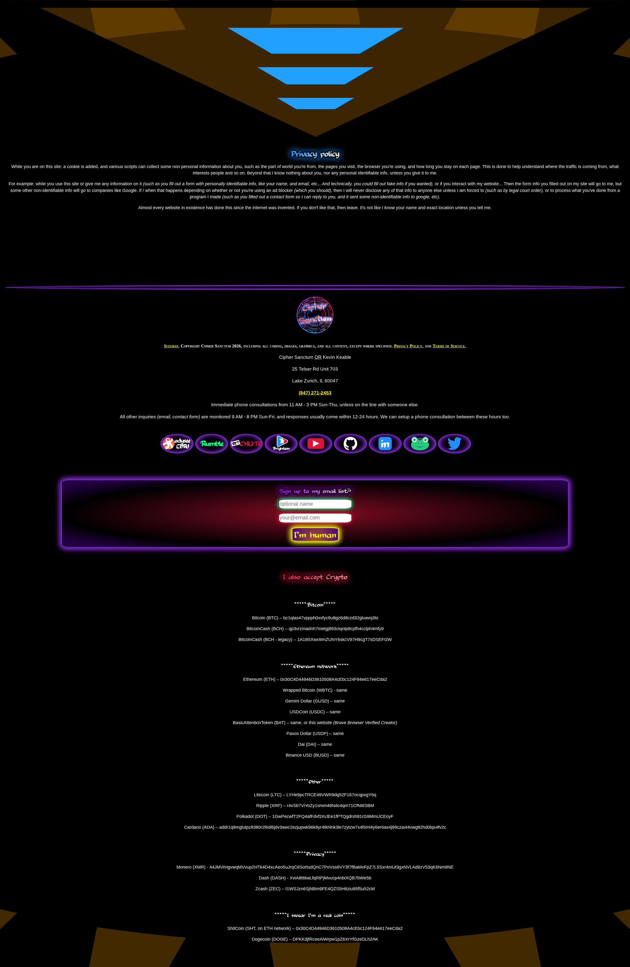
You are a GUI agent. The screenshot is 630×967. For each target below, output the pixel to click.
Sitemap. (171, 345)
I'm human (315, 534)
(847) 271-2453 (315, 392)
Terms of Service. (449, 345)
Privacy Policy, (409, 345)
